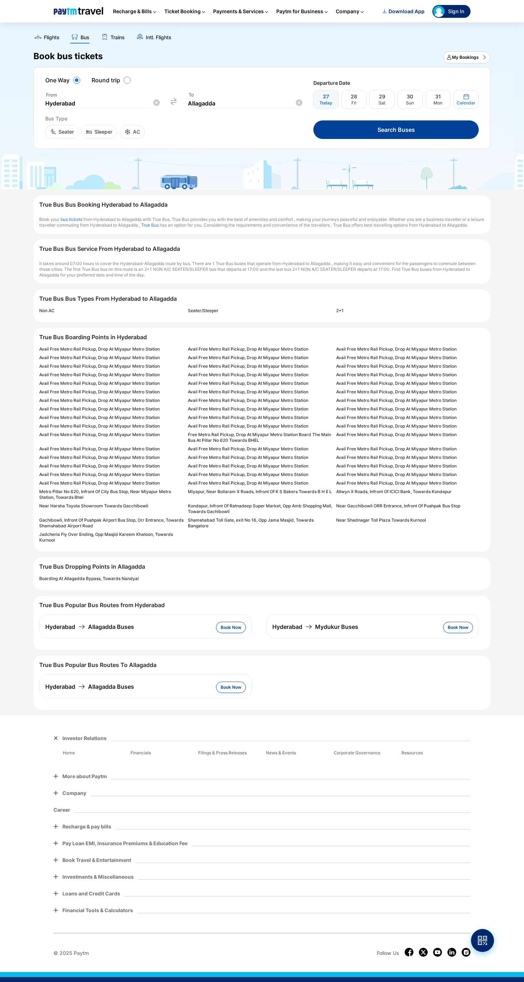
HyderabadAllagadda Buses (89, 626)
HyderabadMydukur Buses (315, 626)
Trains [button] (118, 37)
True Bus (150, 225)
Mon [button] (437, 102)
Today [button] (325, 102)
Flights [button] (52, 37)
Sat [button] (382, 102)
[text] (262, 34)
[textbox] (102, 103)
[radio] (63, 80)
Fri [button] (353, 102)
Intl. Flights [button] (158, 37)
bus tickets (71, 219)
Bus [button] (85, 37)
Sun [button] (410, 102)
